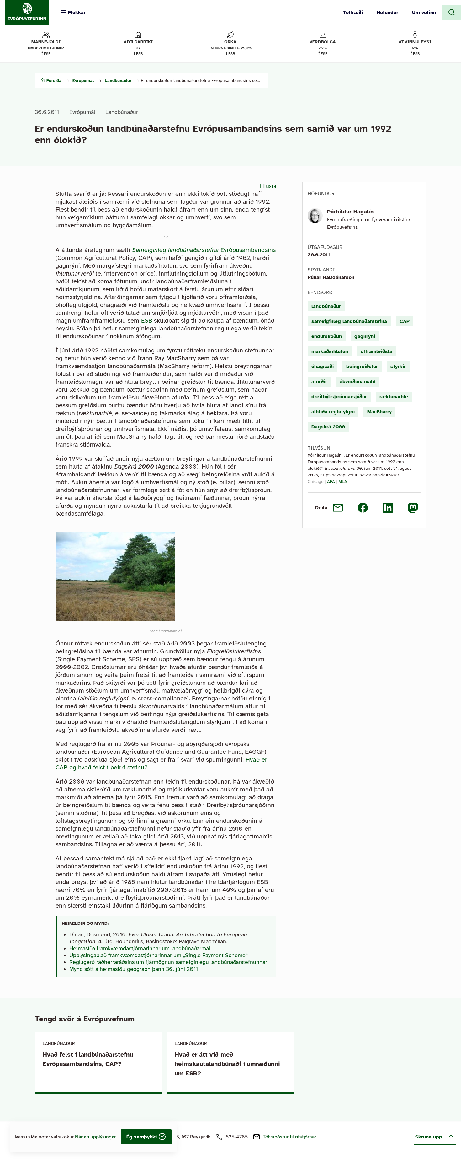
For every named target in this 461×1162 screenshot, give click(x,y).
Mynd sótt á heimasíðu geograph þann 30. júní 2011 (133, 969)
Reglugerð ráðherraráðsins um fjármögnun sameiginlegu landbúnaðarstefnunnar (168, 962)
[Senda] (337, 507)
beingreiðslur (362, 366)
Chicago (316, 481)
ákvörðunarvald (358, 381)
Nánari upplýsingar (95, 1137)
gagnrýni (364, 336)
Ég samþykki (142, 1137)
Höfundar (387, 12)
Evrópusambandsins (204, 250)
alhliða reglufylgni (333, 412)
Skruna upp (428, 1137)
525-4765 (237, 1137)
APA (331, 481)
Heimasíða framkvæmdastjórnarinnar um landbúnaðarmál (139, 948)
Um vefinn (424, 12)
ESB (146, 320)
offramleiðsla (376, 351)
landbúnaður (326, 306)
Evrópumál (82, 112)
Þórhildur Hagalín (350, 211)
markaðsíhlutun (329, 351)
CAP (405, 321)
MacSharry (379, 412)
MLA (342, 481)
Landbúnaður (121, 112)
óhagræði (322, 366)
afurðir (319, 381)
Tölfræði (353, 12)
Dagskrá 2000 (328, 427)
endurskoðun (326, 336)
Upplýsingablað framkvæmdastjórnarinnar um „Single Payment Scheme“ (158, 955)
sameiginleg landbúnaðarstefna (349, 321)
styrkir (398, 366)
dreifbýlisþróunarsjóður (339, 397)
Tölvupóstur (289, 1137)
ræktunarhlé (393, 397)
